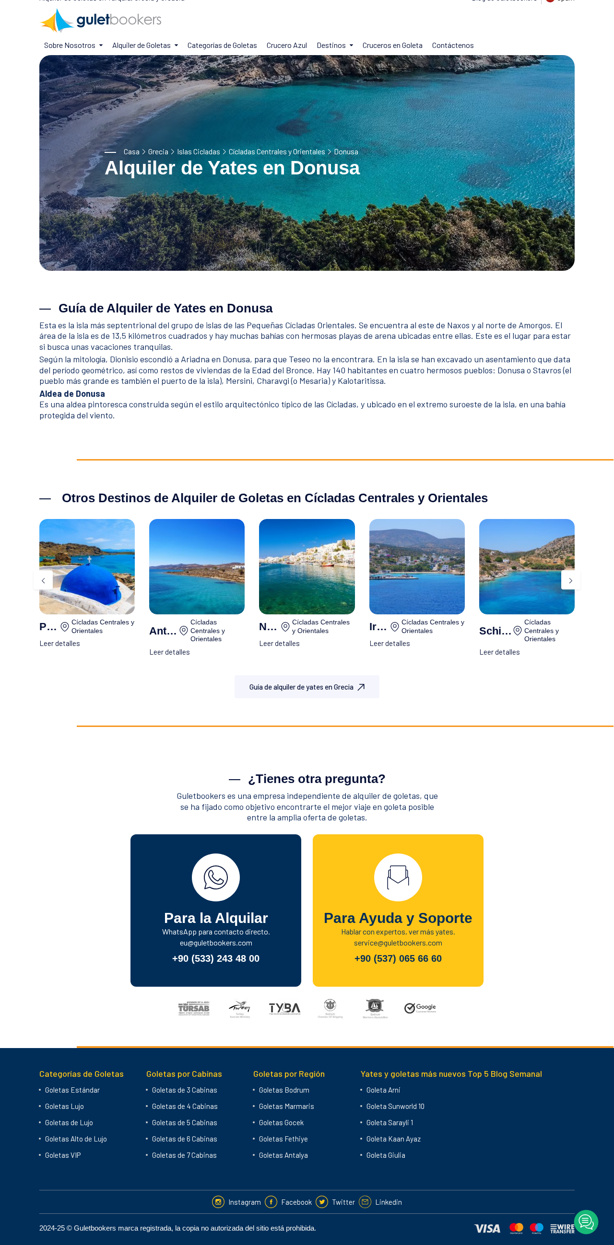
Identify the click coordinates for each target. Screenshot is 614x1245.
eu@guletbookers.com (216, 942)
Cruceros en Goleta (393, 44)
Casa (132, 151)
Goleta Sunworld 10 (395, 1106)
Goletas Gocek (281, 1122)
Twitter (343, 1202)
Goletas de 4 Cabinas (185, 1106)
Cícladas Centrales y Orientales (277, 151)
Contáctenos (453, 44)
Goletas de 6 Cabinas (184, 1138)
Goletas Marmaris (286, 1106)
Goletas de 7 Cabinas (184, 1155)
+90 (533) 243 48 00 (216, 958)
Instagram (244, 1202)
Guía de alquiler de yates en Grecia (301, 686)
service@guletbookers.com (398, 942)
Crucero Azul (287, 44)
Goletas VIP (63, 1155)
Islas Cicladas (198, 151)
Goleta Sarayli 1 (389, 1122)
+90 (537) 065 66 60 (398, 958)
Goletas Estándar (72, 1089)
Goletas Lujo (64, 1106)
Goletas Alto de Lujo (76, 1138)
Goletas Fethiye (283, 1138)
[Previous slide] (43, 579)
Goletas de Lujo (69, 1122)
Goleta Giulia (385, 1155)
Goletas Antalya (283, 1155)
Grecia (158, 151)
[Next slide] (570, 579)
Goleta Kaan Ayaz (393, 1138)
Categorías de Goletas (222, 44)
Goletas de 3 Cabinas (184, 1089)
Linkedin (388, 1202)
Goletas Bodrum (284, 1089)
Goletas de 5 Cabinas (184, 1122)
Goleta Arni (383, 1089)
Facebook (296, 1202)
